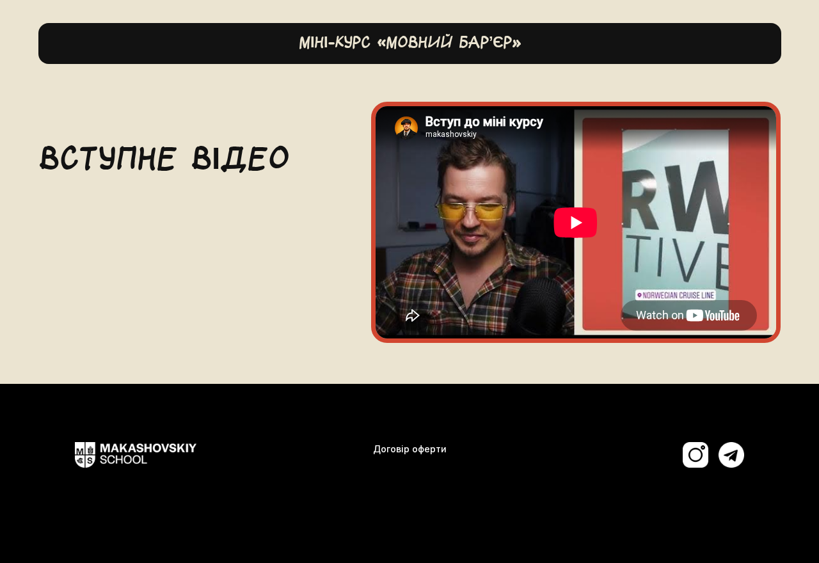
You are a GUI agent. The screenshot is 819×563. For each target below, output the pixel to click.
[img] (731, 455)
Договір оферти (410, 448)
